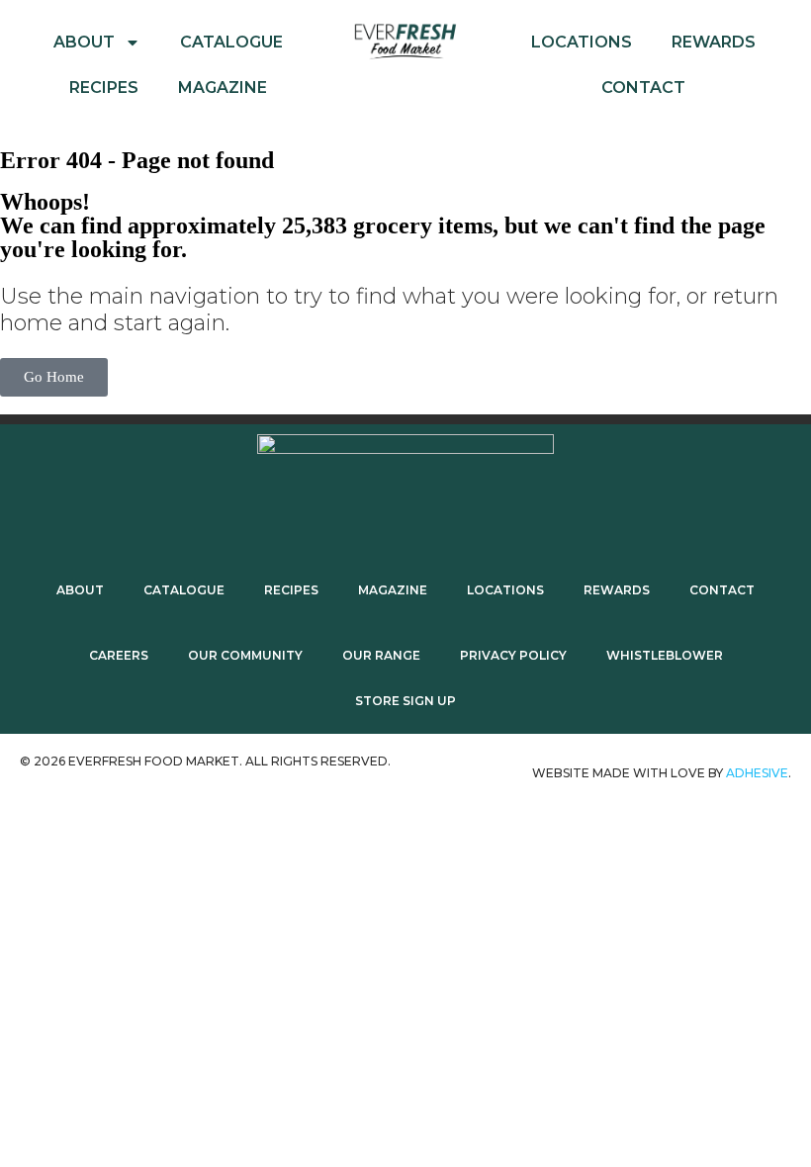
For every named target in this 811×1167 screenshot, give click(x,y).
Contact (643, 87)
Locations (581, 42)
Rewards (714, 42)
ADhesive (757, 772)
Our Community (245, 655)
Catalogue (231, 42)
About (84, 42)
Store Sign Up (405, 700)
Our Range (381, 655)
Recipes (103, 87)
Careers (118, 655)
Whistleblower (664, 655)
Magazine (222, 87)
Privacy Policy (513, 655)
